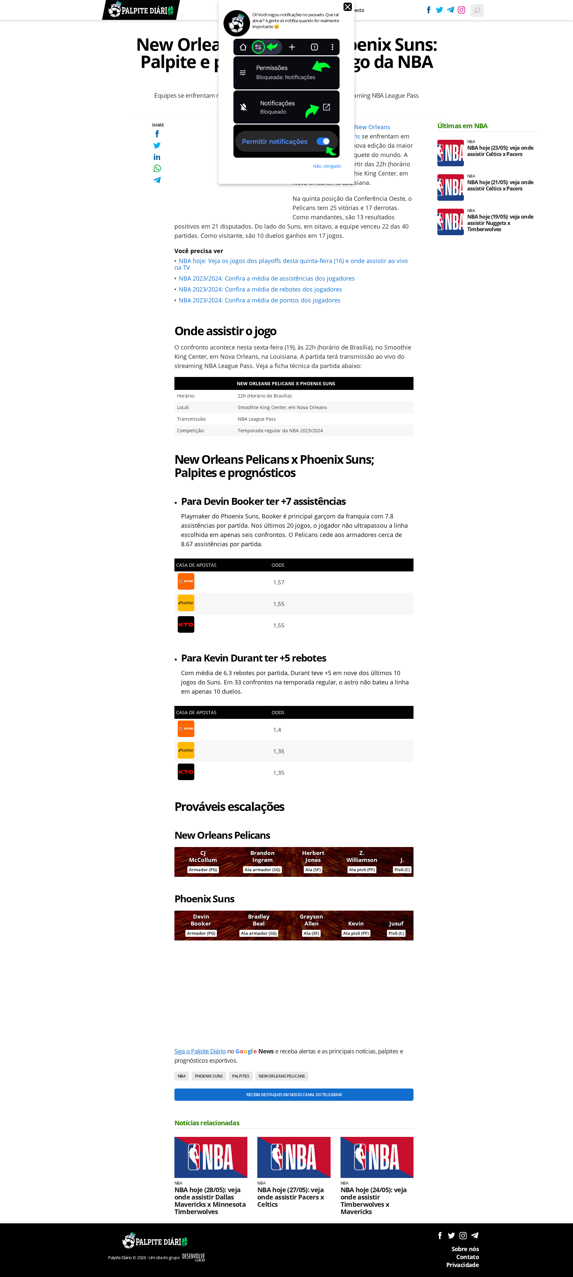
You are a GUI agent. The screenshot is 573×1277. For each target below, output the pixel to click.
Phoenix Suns (209, 1076)
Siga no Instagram (463, 1235)
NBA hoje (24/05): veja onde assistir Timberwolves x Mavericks (374, 1200)
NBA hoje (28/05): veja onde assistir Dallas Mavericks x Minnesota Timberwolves (210, 1200)
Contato (467, 1257)
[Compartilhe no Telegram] (157, 180)
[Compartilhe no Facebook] (157, 134)
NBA (182, 1076)
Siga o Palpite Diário (200, 1051)
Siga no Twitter (451, 1235)
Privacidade (462, 1265)
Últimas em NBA (462, 125)
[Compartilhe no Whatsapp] (157, 168)
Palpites (240, 1076)
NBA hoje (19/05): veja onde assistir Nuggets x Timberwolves (500, 223)
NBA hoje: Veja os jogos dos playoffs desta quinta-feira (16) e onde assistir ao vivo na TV (291, 264)
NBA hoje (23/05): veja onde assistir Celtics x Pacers (500, 151)
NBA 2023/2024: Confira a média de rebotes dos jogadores (260, 289)
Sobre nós (465, 1249)
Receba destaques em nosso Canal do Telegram (294, 1094)
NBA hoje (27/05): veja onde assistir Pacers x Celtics (290, 1197)
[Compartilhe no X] (157, 145)
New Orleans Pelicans (282, 1076)
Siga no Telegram (475, 1235)
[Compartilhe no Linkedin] (157, 157)
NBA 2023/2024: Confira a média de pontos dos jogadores (260, 300)
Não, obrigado (327, 166)
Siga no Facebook (440, 1235)
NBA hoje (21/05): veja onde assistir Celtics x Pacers (500, 185)
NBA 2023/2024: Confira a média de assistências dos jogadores (267, 278)
